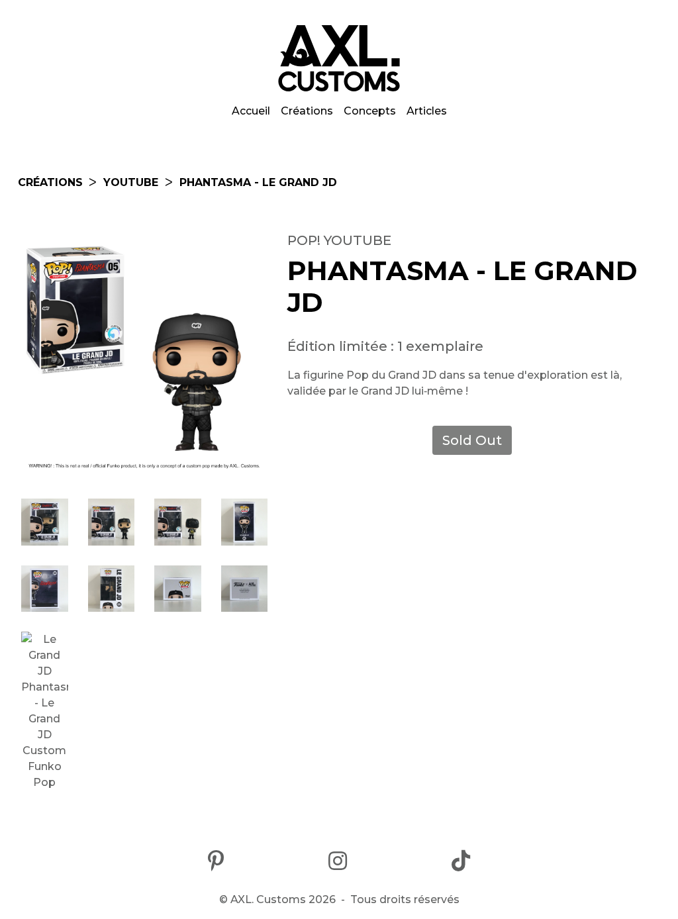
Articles (427, 111)
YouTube (130, 182)
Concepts (370, 111)
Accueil (251, 111)
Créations (307, 111)
